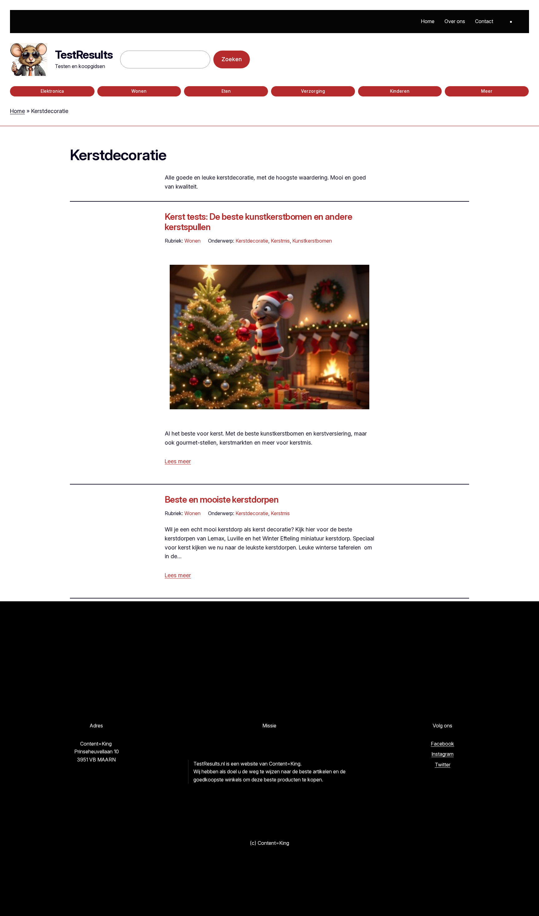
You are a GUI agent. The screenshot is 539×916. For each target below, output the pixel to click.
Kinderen (400, 91)
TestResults (84, 55)
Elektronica (52, 91)
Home (17, 111)
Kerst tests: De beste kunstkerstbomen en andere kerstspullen (258, 222)
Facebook (442, 744)
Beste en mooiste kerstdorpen (222, 500)
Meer (487, 91)
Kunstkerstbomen (312, 241)
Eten (226, 91)
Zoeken (231, 59)
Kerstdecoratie (252, 241)
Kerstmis (280, 241)
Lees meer (178, 461)
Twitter (442, 764)
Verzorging (313, 91)
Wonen (139, 91)
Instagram (442, 754)
